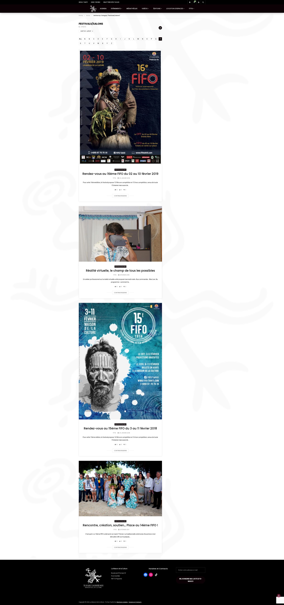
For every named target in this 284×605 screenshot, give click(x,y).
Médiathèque (131, 8)
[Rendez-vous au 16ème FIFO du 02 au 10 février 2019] (120, 107)
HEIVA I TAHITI (83, 2)
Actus (88, 15)
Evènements (116, 8)
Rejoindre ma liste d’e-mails (190, 579)
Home (81, 15)
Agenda (103, 8)
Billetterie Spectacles (111, 2)
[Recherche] (203, 2)
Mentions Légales (122, 602)
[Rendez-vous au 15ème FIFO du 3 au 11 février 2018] (120, 361)
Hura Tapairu (95, 2)
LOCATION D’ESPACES (174, 8)
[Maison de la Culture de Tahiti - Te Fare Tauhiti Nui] (93, 8)
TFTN (191, 8)
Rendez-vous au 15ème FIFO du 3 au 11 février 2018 (120, 428)
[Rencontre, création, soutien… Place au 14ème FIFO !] (120, 488)
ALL (80, 39)
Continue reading (120, 196)
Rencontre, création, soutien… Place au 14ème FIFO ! (120, 525)
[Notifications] (189, 2)
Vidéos (144, 8)
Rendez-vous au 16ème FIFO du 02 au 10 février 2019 (120, 174)
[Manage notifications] (279, 595)
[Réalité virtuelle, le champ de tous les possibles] (120, 234)
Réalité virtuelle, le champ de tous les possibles (120, 271)
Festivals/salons (120, 170)
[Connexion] (198, 2)
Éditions (156, 8)
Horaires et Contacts (158, 568)
